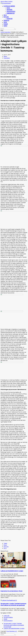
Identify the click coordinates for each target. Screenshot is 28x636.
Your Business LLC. (11, 631)
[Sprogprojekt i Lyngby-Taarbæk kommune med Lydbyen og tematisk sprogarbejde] (9, 600)
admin (5, 56)
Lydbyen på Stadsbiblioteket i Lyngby (12, 571)
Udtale (5, 619)
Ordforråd (6, 616)
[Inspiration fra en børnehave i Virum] (8, 588)
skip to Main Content (6, 1)
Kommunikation (8, 620)
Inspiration (7, 58)
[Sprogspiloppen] (6, 3)
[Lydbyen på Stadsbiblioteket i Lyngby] (13, 567)
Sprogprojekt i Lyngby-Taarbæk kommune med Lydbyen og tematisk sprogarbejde (13, 604)
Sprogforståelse (8, 617)
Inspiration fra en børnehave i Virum (11, 591)
